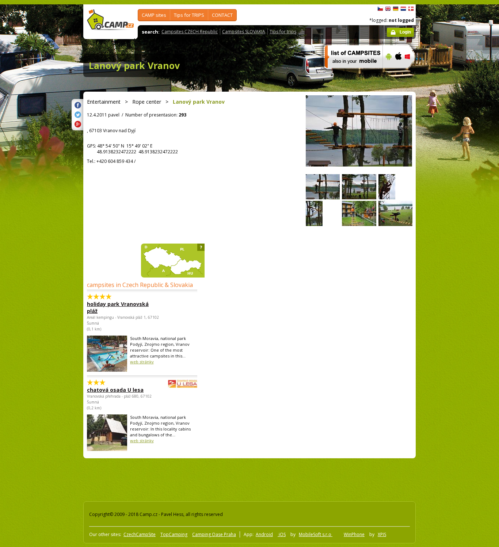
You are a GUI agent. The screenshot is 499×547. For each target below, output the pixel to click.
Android (264, 534)
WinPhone (354, 534)
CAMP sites (154, 15)
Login (405, 32)
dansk (411, 8)
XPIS (382, 534)
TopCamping (173, 534)
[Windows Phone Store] (412, 72)
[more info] (350, 72)
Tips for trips (283, 31)
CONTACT (222, 15)
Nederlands (403, 8)
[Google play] (387, 72)
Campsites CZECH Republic (189, 31)
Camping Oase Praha (214, 534)
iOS (282, 534)
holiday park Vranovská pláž (118, 307)
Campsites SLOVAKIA (243, 31)
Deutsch (396, 8)
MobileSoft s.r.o (315, 534)
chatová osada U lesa (115, 389)
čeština (380, 8)
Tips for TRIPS (189, 15)
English (388, 8)
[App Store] (398, 72)
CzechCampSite (139, 534)
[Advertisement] (446, 223)
